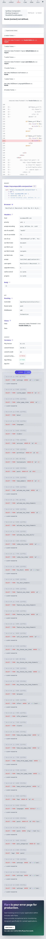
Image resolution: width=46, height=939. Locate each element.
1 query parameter (11, 383)
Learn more (9, 927)
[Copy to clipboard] (40, 190)
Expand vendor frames (11, 30)
